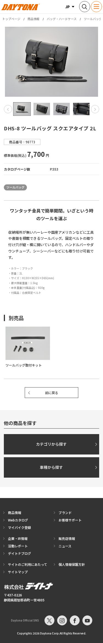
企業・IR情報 (17, 538)
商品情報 (33, 19)
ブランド (65, 512)
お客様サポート (70, 520)
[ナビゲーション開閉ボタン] (96, 6)
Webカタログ (18, 520)
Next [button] (95, 109)
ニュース (65, 546)
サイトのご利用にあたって (27, 564)
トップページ (11, 18)
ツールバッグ (93, 19)
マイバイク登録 (19, 527)
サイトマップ (18, 571)
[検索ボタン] (84, 6)
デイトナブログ (19, 553)
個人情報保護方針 (72, 564)
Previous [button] (8, 109)
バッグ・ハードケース (62, 19)
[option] (51, 62)
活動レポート (18, 546)
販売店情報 (67, 538)
